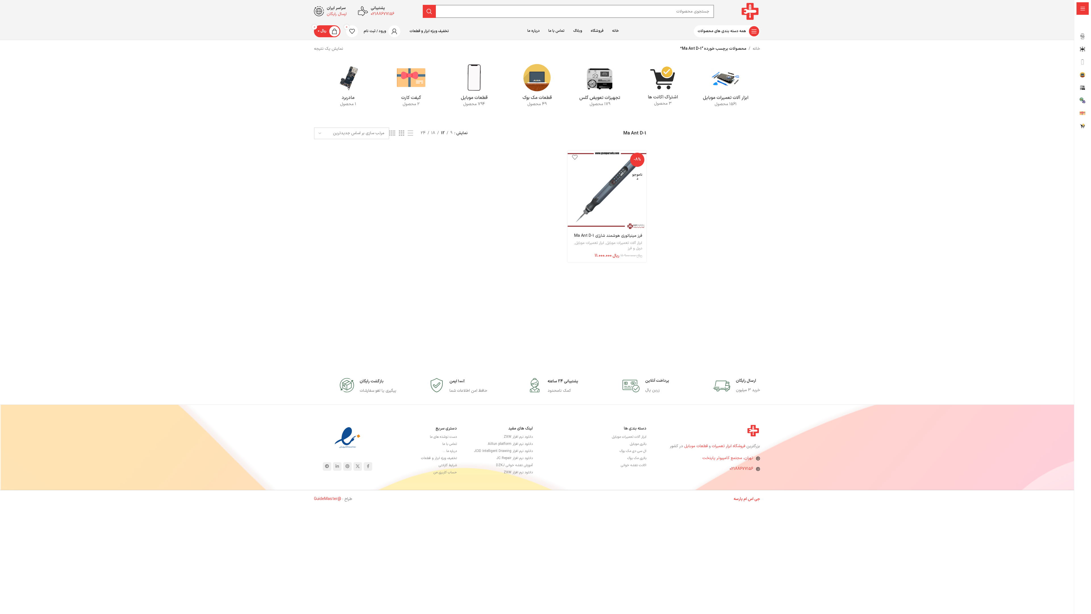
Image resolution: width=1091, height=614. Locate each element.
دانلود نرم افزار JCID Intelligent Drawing (503, 451)
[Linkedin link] (337, 466)
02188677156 (741, 469)
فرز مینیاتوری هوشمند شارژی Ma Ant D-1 (608, 236)
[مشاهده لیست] (410, 133)
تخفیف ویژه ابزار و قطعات (439, 458)
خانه (756, 49)
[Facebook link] (368, 466)
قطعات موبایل (696, 446)
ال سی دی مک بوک (633, 451)
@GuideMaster (327, 499)
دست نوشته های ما (443, 436)
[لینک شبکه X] (357, 466)
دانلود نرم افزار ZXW (518, 436)
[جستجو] (429, 11)
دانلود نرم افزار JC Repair (514, 458)
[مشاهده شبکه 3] (401, 133)
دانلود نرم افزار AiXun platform (510, 444)
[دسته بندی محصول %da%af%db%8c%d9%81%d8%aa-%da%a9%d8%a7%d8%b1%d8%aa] (411, 86)
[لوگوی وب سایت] (750, 11)
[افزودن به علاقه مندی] (575, 157)
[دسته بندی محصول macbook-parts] (536, 86)
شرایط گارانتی (448, 465)
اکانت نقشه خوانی (633, 465)
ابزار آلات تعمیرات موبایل (624, 243)
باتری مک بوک (636, 458)
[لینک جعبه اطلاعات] (736, 386)
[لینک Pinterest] (347, 466)
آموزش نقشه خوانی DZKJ (514, 465)
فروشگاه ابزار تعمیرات (729, 446)
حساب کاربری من (445, 472)
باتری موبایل (638, 444)
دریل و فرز (635, 248)
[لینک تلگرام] (327, 466)
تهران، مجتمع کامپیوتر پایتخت (727, 458)
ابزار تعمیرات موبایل (589, 243)
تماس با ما (449, 444)
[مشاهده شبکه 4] (392, 133)
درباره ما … (450, 451)
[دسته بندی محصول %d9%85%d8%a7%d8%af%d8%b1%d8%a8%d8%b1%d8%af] (348, 86)
